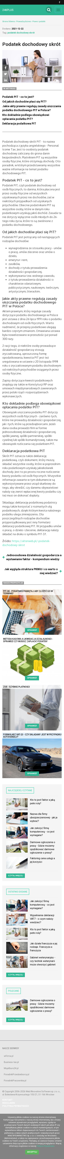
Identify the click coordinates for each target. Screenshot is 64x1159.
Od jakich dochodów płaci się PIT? (24, 101)
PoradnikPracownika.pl (15, 1080)
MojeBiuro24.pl (11, 1068)
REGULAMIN (8, 1103)
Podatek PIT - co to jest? (18, 96)
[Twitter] (5, 74)
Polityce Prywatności (45, 1146)
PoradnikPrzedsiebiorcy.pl (16, 1074)
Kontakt (7, 1100)
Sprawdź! (32, 630)
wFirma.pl (8, 1056)
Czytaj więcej (15, 876)
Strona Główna (8, 21)
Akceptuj (32, 1152)
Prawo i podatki (38, 21)
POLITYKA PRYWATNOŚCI (15, 1106)
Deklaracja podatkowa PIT (19, 123)
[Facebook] (5, 68)
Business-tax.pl (11, 1062)
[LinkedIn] (5, 80)
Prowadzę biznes (23, 21)
